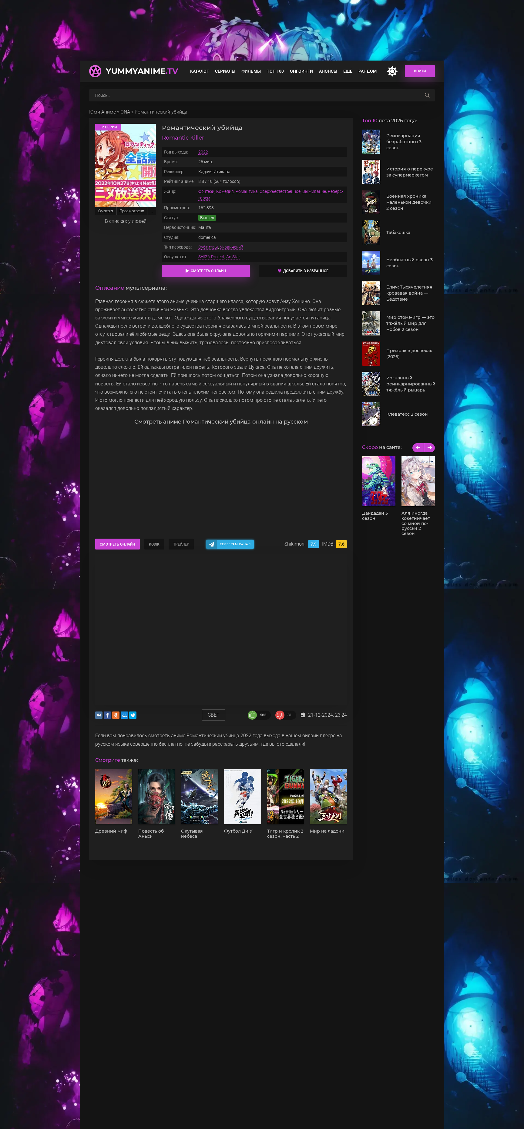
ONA (125, 112)
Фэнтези (206, 191)
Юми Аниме (102, 112)
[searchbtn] (427, 95)
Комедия (225, 191)
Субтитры (208, 247)
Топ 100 (275, 71)
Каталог (199, 71)
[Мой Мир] (124, 715)
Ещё (347, 71)
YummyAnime (142, 71)
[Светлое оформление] (392, 71)
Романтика (247, 191)
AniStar (233, 256)
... (151, 211)
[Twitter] (132, 715)
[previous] (418, 447)
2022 (203, 152)
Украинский (231, 247)
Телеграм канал (235, 544)
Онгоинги (301, 71)
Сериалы (225, 71)
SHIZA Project (211, 256)
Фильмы (251, 71)
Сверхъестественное (280, 191)
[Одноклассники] (115, 715)
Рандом (367, 71)
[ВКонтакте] (98, 715)
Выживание (314, 191)
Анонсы (328, 71)
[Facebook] (107, 715)
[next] (429, 447)
